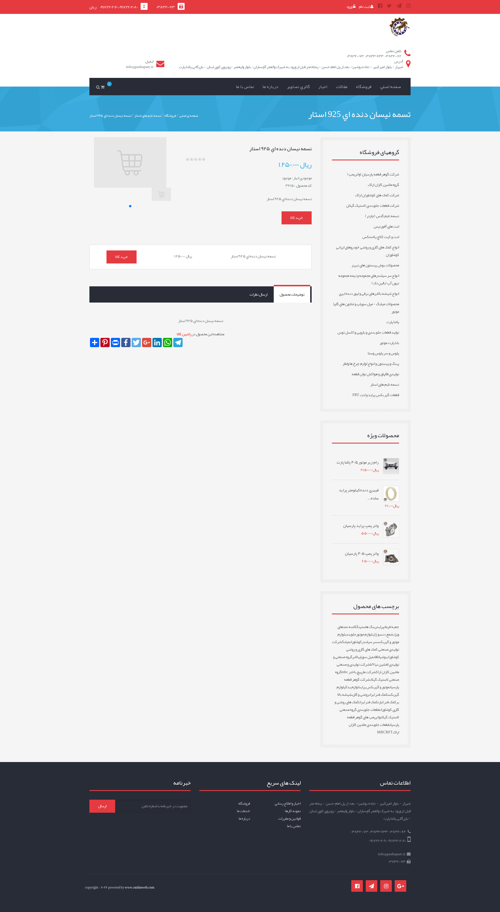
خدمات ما (243, 811)
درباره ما (270, 86)
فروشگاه (364, 86)
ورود (349, 6)
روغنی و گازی (360, 694)
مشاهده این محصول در (200, 334)
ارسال (102, 806)
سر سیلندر (370, 642)
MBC (381, 732)
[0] (103, 87)
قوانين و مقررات (289, 818)
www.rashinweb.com (139, 887)
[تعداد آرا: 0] (187, 159)
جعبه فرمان (391, 627)
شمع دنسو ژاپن (383, 634)
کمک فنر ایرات (368, 702)
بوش (384, 657)
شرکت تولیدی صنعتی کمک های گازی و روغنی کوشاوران (365, 649)
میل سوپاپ (366, 657)
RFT (389, 732)
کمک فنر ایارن (387, 702)
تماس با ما (245, 86)
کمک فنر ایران (378, 694)
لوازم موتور (364, 634)
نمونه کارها (293, 811)
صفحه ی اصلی (188, 115)
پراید (380, 627)
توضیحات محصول (292, 294)
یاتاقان (377, 657)
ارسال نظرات (258, 294)
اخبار (322, 86)
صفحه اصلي (390, 86)
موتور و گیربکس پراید (374, 687)
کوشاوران (356, 642)
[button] (130, 206)
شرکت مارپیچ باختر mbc (358, 672)
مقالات (342, 86)
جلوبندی (350, 634)
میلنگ (346, 642)
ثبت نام (364, 6)
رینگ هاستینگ (366, 627)
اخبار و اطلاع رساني (288, 803)
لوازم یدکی (351, 687)
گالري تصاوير (298, 86)
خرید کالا (296, 217)
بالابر (355, 657)
